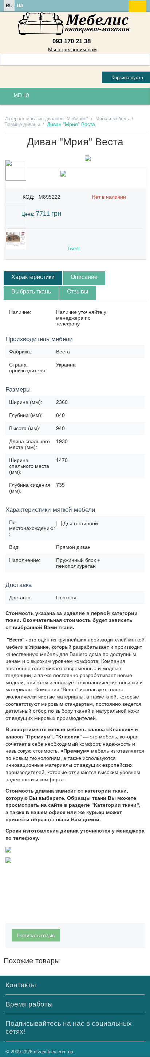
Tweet (73, 248)
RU (9, 5)
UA (20, 5)
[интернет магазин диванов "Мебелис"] (75, 24)
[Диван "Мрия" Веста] (87, 158)
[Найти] (144, 60)
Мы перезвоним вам (72, 49)
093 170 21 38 (71, 41)
